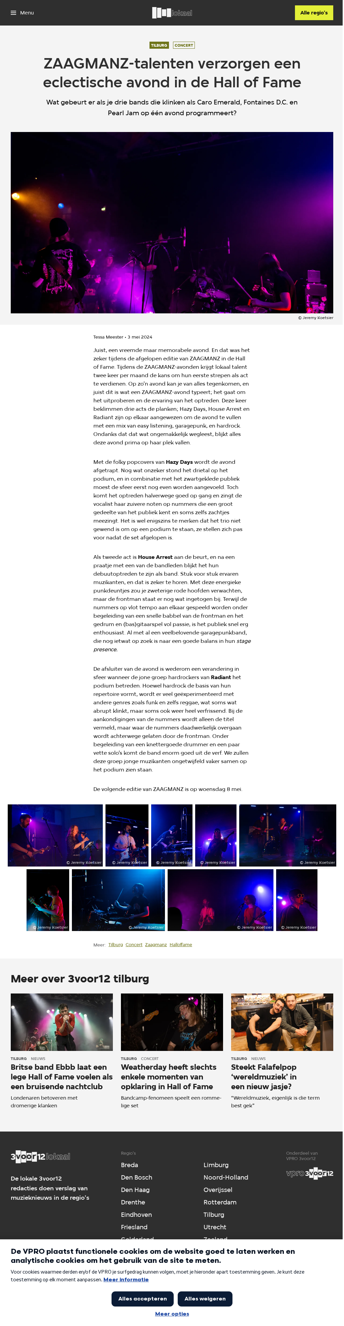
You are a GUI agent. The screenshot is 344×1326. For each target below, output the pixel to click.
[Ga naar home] (172, 12)
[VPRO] (309, 1173)
